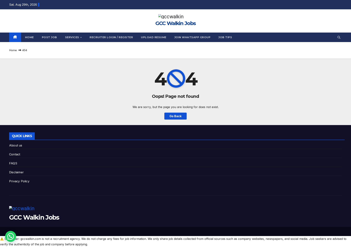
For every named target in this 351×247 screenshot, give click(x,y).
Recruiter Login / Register (111, 37)
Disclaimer (16, 172)
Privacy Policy (19, 181)
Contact (14, 154)
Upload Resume (153, 37)
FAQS (13, 163)
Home (29, 37)
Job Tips (225, 37)
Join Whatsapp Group (192, 37)
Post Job (49, 37)
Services (72, 37)
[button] (338, 37)
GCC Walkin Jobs (175, 23)
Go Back (175, 116)
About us (15, 145)
